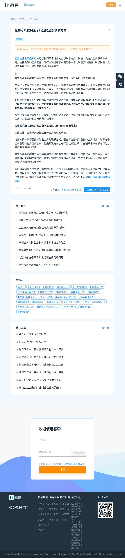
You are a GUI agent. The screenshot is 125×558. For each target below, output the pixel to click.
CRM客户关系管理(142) (94, 301)
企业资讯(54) (24, 311)
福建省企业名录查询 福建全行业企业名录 (41, 364)
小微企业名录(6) (86, 296)
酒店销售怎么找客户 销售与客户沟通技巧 (41, 220)
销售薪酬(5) (48, 286)
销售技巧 (24, 18)
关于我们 (76, 497)
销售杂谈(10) (62, 291)
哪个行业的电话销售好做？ (33, 334)
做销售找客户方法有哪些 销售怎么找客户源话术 (45, 250)
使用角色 (54, 497)
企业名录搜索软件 (67, 554)
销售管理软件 (111, 554)
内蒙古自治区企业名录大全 (33, 341)
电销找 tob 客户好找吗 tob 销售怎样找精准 (42, 235)
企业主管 (53, 514)
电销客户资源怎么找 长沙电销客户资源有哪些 (43, 212)
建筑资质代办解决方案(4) (49, 306)
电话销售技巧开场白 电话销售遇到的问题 (41, 257)
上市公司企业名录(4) (27, 296)
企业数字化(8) (54, 301)
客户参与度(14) (79, 286)
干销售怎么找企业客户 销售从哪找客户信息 (42, 242)
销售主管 (53, 508)
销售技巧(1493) (45, 291)
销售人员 (53, 503)
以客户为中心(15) (71, 301)
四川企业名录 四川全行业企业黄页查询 (40, 387)
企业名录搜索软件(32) (65, 296)
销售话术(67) (86, 306)
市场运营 (53, 519)
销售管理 (64, 503)
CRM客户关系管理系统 (88, 554)
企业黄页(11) (38, 301)
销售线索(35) (70, 306)
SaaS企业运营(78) (26, 291)
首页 (13, 18)
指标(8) (21, 286)
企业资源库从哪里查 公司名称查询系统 (40, 265)
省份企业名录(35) (26, 306)
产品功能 (43, 497)
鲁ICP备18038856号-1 (38, 554)
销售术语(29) (33, 286)
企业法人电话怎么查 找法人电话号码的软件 (42, 227)
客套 (55, 554)
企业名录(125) (78, 291)
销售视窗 (65, 497)
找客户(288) (46, 296)
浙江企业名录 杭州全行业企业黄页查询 (40, 380)
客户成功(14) (63, 286)
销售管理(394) (97, 286)
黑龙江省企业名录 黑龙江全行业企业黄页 (41, 349)
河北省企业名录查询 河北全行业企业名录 (41, 357)
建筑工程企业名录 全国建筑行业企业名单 (41, 372)
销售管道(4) (23, 301)
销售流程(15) (94, 291)
